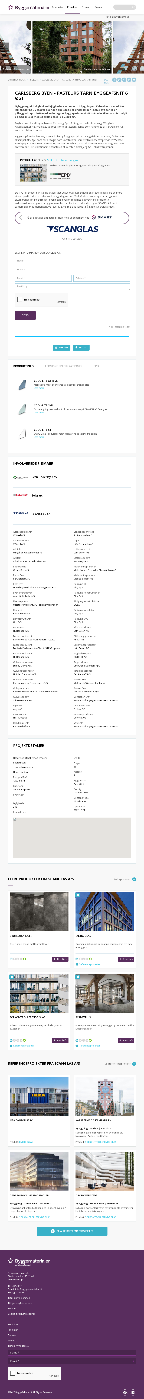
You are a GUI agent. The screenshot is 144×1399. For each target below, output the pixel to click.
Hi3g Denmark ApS (83, 544)
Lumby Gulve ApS (22, 665)
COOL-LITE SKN (43, 405)
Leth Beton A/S (81, 552)
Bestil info (62, 959)
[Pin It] (124, 80)
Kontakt (12, 1308)
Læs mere (39, 387)
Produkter (57, 7)
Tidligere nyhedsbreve (20, 1303)
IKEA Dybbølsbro (21, 1120)
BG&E (77, 604)
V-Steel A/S (19, 535)
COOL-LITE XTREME (46, 380)
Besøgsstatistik (16, 1292)
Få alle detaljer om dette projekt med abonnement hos (58, 217)
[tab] (23, 365)
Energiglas (26, 1141)
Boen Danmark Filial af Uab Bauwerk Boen (35, 691)
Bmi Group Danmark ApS (87, 665)
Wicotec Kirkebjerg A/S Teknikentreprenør (35, 604)
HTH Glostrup (20, 717)
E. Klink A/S (79, 709)
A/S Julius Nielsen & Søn (86, 691)
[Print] (134, 80)
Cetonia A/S (80, 717)
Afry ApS (17, 709)
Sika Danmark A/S (22, 700)
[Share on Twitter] (129, 80)
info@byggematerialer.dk (28, 1289)
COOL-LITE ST (42, 429)
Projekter (72, 7)
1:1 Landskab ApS (83, 535)
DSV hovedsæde (86, 1195)
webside (63, 347)
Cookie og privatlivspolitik (21, 1313)
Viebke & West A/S (83, 578)
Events (98, 7)
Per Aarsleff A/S (21, 578)
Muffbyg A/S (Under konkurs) (89, 683)
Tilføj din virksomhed (117, 16)
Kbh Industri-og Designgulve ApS (30, 683)
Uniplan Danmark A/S (24, 674)
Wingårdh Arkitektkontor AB (27, 552)
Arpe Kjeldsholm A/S (24, 596)
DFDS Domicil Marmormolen (29, 1195)
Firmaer (86, 7)
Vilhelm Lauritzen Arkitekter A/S (30, 561)
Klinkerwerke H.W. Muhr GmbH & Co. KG (34, 639)
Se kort (83, 347)
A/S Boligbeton (81, 561)
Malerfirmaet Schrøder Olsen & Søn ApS (95, 570)
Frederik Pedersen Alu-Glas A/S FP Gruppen (36, 648)
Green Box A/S (21, 570)
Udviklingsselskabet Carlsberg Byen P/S (34, 587)
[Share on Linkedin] (119, 80)
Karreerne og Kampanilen (94, 1120)
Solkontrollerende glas (16, 69)
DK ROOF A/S (80, 656)
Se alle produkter (121, 879)
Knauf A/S (79, 639)
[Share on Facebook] (114, 80)
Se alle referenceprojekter (117, 1063)
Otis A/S (17, 622)
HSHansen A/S (21, 630)
